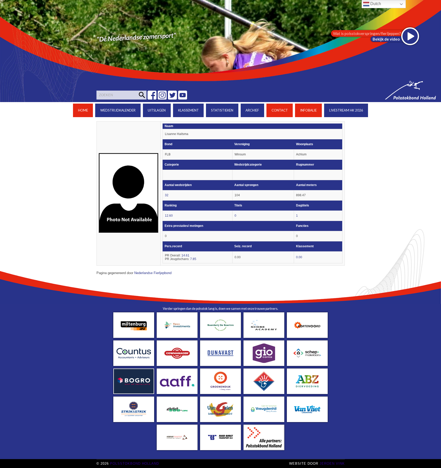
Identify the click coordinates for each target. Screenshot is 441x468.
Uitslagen (157, 110)
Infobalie (308, 110)
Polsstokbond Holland (134, 463)
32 (166, 195)
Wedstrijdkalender (118, 110)
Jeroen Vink (332, 463)
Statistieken (222, 110)
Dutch (375, 4)
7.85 (193, 259)
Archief (252, 110)
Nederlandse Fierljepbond (153, 273)
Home (83, 110)
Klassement (188, 110)
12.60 (169, 215)
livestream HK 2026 (346, 110)
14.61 (185, 255)
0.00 (299, 257)
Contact (280, 110)
